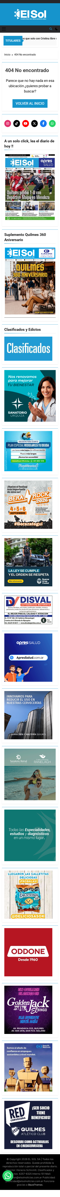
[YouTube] (25, 123)
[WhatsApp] (52, 123)
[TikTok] (16, 123)
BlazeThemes (35, 1184)
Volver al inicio (30, 103)
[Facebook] (43, 123)
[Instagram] (7, 123)
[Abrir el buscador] (50, 29)
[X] (34, 123)
